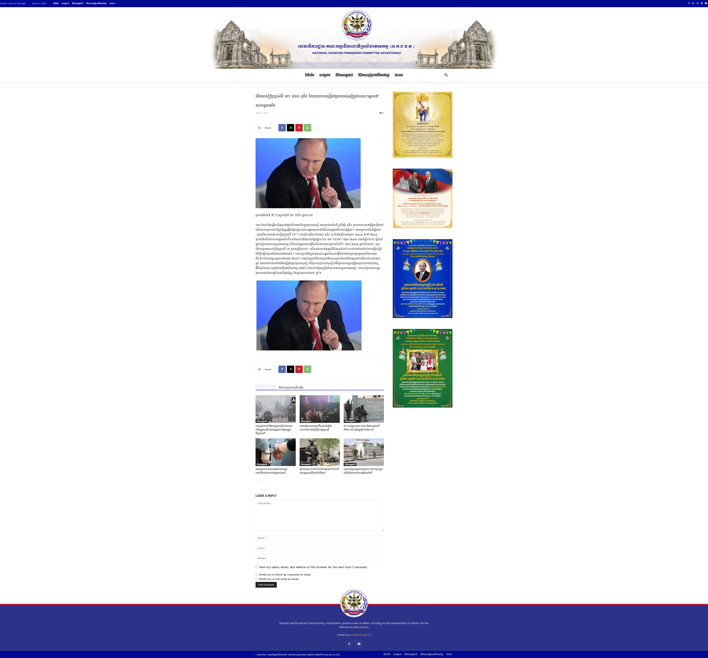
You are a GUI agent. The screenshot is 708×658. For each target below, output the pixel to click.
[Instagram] (693, 3)
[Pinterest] (299, 127)
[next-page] (263, 480)
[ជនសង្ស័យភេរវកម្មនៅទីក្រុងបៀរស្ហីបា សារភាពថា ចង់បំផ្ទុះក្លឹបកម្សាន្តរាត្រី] (320, 409)
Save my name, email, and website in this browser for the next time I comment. (313, 567)
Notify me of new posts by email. (279, 579)
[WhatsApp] (307, 127)
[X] (697, 3)
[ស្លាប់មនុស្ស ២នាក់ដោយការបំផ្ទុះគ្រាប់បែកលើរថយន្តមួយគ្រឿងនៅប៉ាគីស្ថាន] (320, 452)
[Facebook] (689, 3)
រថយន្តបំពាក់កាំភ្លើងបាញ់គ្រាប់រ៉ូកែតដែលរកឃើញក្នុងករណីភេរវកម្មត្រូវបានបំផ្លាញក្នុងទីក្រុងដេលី (274, 430)
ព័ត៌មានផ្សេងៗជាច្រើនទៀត (291, 387)
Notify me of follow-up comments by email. (285, 575)
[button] (446, 75)
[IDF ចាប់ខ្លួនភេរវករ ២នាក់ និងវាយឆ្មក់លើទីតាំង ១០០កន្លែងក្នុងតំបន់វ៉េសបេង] (364, 409)
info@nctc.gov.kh (361, 634)
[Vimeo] (702, 3)
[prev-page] (258, 480)
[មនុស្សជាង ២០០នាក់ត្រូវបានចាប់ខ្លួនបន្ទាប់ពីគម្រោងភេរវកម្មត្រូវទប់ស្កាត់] (276, 452)
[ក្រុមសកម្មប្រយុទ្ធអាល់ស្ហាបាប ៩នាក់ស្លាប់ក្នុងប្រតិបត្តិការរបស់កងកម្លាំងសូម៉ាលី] (364, 452)
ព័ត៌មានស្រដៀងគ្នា (266, 387)
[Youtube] (706, 3)
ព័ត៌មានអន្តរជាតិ (262, 421)
